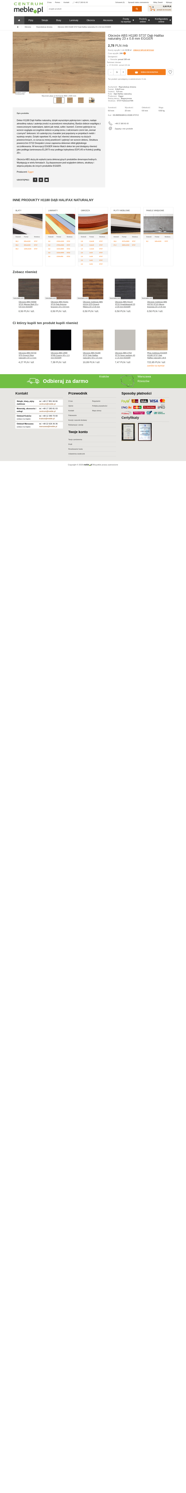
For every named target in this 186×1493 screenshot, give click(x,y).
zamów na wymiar (155, 366)
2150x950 (60, 256)
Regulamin (96, 401)
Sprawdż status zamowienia (138, 2)
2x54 (91, 264)
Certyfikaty (130, 417)
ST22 (68, 241)
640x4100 (158, 241)
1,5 (82, 249)
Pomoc (57, 2)
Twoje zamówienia (75, 440)
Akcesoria (108, 20)
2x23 (91, 252)
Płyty (30, 20)
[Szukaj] (137, 9)
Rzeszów (143, 381)
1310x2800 (60, 249)
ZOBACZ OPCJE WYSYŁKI (143, 50)
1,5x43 (91, 249)
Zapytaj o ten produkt (124, 129)
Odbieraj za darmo (65, 381)
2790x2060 (60, 245)
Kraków (104, 376)
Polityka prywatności (99, 406)
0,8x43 (91, 245)
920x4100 (27, 245)
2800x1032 (125, 245)
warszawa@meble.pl (48, 426)
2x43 (91, 260)
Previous (15, 66)
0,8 (49, 241)
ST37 (35, 241)
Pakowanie (72, 415)
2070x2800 (125, 241)
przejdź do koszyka (164, 10)
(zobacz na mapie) (24, 419)
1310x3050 (60, 252)
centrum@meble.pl (47, 404)
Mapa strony (96, 411)
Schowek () (120, 2)
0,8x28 (91, 241)
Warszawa (144, 376)
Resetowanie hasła (75, 449)
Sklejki (45, 20)
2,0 (82, 252)
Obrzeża (91, 20)
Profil (70, 444)
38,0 (17, 241)
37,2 (115, 245)
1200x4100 (27, 249)
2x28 (91, 256)
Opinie (70, 406)
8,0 (147, 241)
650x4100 (27, 241)
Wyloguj (169, 2)
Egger (31, 172)
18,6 (115, 241)
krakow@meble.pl (47, 418)
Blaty (58, 20)
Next (102, 66)
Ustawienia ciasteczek (76, 454)
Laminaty (73, 20)
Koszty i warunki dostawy (77, 420)
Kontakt (66, 2)
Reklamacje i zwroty (75, 425)
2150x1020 (60, 241)
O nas (49, 2)
